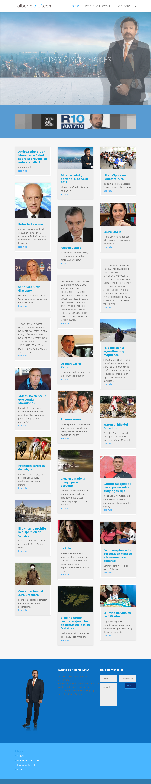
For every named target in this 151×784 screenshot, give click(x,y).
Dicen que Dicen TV (98, 6)
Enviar (130, 685)
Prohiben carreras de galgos (31, 467)
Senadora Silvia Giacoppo (29, 288)
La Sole (66, 548)
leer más (22, 170)
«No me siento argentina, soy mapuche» (114, 351)
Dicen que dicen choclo (28, 760)
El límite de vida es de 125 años (117, 614)
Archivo (20, 755)
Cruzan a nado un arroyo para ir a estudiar (73, 482)
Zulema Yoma (71, 419)
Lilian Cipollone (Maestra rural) (114, 177)
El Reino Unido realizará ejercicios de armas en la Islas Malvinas (75, 623)
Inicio (75, 6)
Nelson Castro (71, 248)
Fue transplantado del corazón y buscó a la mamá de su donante (117, 555)
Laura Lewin (112, 232)
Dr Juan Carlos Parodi (71, 365)
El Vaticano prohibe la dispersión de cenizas (32, 531)
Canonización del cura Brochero (30, 593)
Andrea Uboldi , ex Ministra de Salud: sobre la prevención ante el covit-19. (32, 157)
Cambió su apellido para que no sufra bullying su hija (117, 487)
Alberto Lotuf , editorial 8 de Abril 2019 (74, 178)
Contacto (123, 6)
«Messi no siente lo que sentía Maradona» (32, 399)
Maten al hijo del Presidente (115, 426)
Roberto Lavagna (30, 224)
